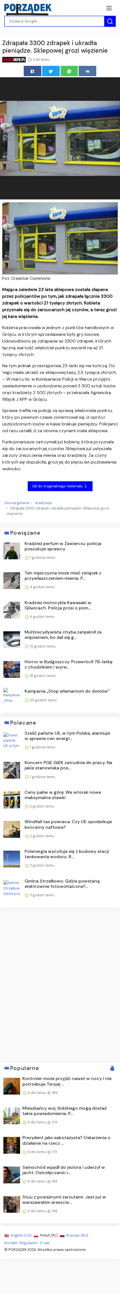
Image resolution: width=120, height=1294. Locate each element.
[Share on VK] (87, 71)
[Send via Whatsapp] (69, 71)
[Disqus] (60, 984)
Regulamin (28, 1243)
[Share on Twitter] (51, 71)
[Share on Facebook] (32, 71)
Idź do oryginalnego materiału (57, 486)
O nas (45, 1243)
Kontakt (10, 1243)
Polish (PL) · (49, 1235)
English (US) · (22, 1235)
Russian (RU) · (78, 1235)
